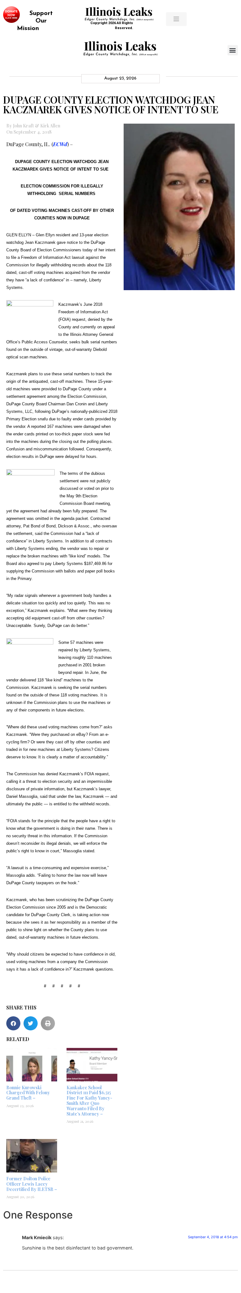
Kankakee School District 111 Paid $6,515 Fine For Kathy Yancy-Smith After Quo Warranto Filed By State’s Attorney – (89, 1101)
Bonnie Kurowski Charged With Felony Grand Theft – (28, 1093)
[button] (233, 50)
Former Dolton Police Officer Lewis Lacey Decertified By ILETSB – (31, 1184)
